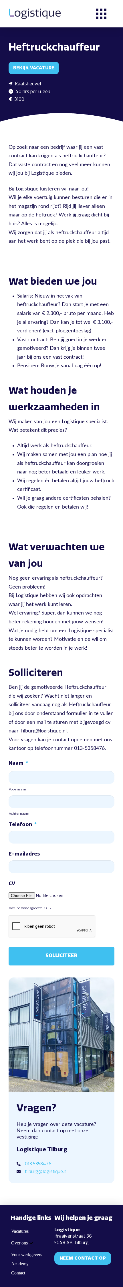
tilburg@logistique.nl (46, 1171)
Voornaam (17, 789)
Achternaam (19, 814)
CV (12, 883)
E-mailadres (24, 854)
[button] (101, 13)
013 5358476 (38, 1163)
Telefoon (23, 824)
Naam (18, 763)
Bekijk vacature (33, 68)
